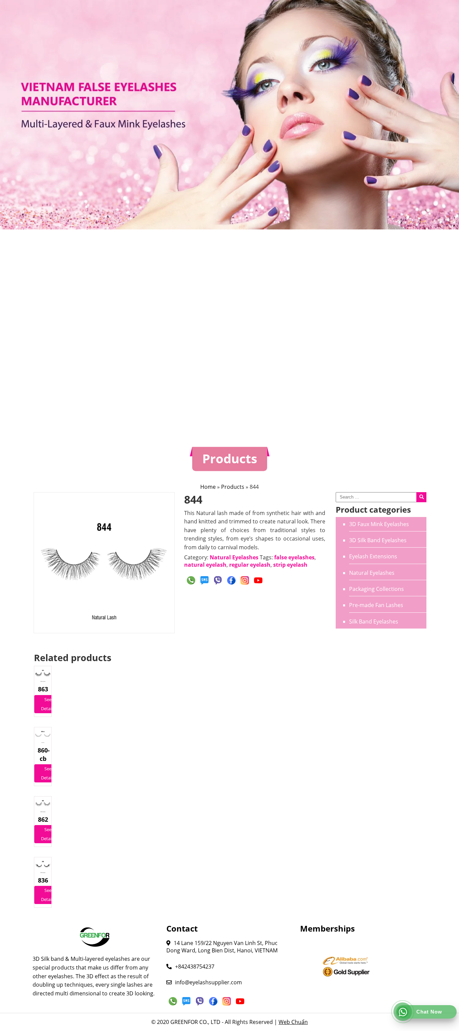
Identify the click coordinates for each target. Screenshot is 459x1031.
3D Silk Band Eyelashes (378, 540)
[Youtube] (258, 580)
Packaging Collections (376, 589)
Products (232, 486)
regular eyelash (249, 564)
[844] (104, 562)
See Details (47, 704)
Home (208, 486)
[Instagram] (244, 580)
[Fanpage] (231, 580)
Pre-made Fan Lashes (376, 605)
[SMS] (204, 580)
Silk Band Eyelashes (373, 621)
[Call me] (191, 580)
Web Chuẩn (293, 1022)
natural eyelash (205, 564)
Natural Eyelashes (371, 572)
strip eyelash (290, 564)
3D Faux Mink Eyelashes (379, 524)
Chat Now (429, 1012)
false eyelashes (294, 557)
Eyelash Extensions (373, 556)
